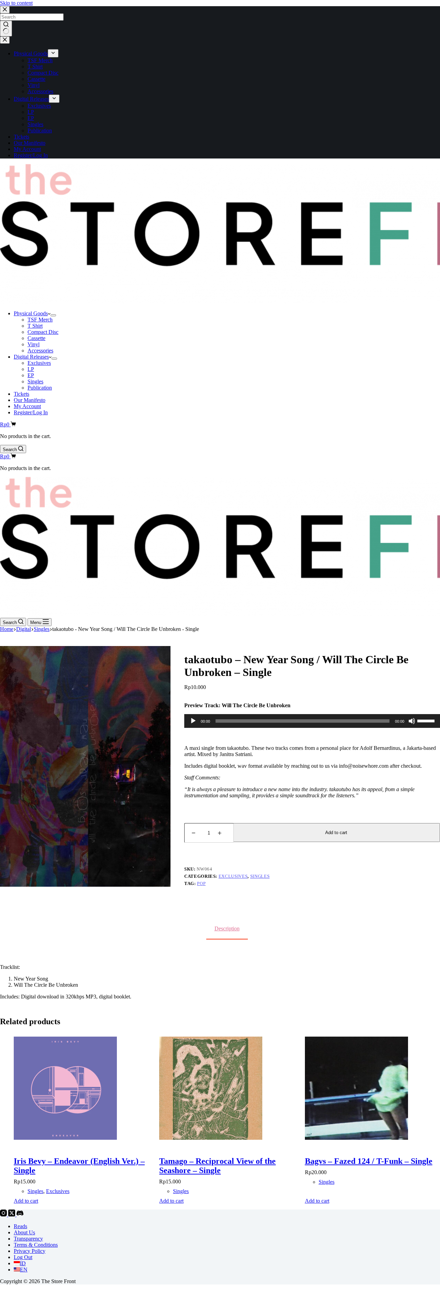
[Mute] (411, 721)
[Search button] (6, 28)
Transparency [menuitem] (28, 1239)
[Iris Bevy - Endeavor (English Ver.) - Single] (81, 1089)
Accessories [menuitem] (40, 91)
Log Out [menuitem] (23, 1257)
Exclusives (233, 876)
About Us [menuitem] (24, 1232)
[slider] (427, 720)
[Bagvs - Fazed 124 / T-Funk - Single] (372, 1089)
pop (201, 883)
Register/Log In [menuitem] (31, 155)
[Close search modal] (5, 9)
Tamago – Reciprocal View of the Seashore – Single (217, 1166)
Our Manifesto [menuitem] (29, 143)
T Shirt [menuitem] (35, 66)
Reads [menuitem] (20, 1226)
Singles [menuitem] (35, 124)
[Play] (193, 721)
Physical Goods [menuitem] (31, 53)
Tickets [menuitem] (21, 137)
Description (227, 928)
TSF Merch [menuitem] (40, 60)
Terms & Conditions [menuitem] (36, 1245)
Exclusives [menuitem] (39, 106)
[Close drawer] (5, 40)
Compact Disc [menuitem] (43, 73)
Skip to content (16, 3)
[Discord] (19, 1214)
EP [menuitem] (31, 118)
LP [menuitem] (31, 112)
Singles (260, 876)
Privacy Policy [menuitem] (29, 1251)
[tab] (227, 928)
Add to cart (336, 832)
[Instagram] (4, 1214)
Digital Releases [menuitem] (31, 99)
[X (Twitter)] (12, 1214)
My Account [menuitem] (27, 149)
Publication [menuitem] (40, 130)
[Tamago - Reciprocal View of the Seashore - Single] (226, 1089)
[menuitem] (53, 53)
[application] (312, 721)
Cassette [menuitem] (36, 79)
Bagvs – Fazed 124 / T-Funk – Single (368, 1161)
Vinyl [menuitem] (34, 85)
